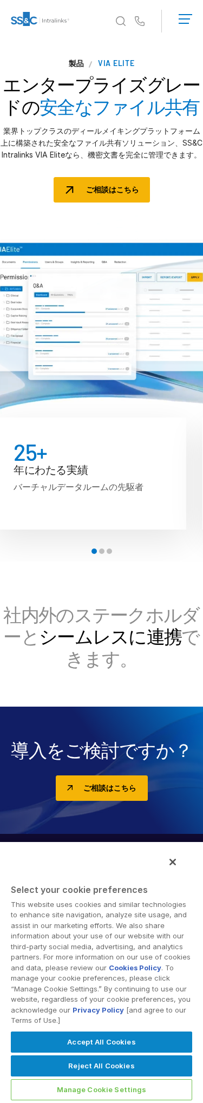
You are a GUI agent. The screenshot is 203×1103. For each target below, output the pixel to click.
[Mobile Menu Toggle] (185, 17)
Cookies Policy (135, 967)
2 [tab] (101, 551)
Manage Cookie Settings (102, 1089)
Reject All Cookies (101, 1065)
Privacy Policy (98, 1010)
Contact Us (140, 21)
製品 (76, 63)
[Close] (173, 862)
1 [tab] (94, 551)
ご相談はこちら (112, 189)
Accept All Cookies (101, 1041)
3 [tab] (109, 551)
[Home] (40, 21)
